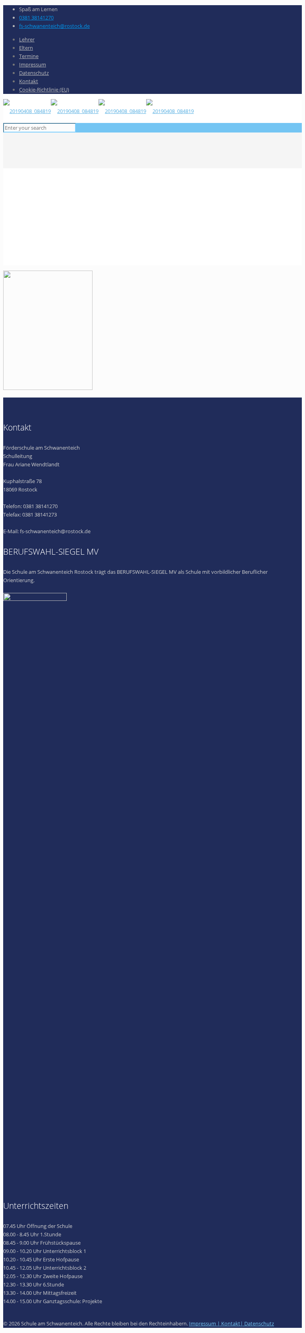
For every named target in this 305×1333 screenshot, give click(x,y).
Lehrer (27, 39)
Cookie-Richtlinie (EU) (44, 89)
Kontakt (28, 81)
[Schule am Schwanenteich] (98, 111)
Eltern (26, 47)
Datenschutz (34, 72)
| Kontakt (228, 1323)
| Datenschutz (257, 1323)
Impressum (32, 64)
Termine (29, 56)
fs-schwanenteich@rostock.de (54, 25)
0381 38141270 (36, 17)
